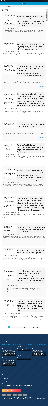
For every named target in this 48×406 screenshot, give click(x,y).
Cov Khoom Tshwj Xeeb (13, 398)
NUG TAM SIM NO (11, 390)
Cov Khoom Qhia (6, 398)
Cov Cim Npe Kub (22, 398)
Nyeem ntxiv (42, 37)
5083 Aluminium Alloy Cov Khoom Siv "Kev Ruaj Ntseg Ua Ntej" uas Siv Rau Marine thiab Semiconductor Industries (30, 46)
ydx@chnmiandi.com (9, 383)
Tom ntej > (25, 327)
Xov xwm (8, 6)
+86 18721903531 (10, 381)
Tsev (3, 6)
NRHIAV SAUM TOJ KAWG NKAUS (24, 400)
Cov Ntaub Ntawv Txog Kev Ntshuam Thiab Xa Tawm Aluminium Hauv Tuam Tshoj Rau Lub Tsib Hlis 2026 (31, 229)
